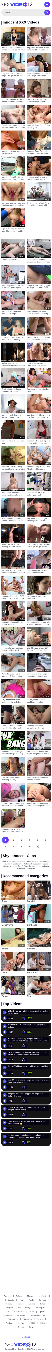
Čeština (19, 1296)
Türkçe (40, 1319)
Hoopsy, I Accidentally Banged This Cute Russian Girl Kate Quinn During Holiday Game (27, 1039)
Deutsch (7, 1296)
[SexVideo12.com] (17, 4)
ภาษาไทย (20, 1323)
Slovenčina (27, 1319)
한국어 (32, 1323)
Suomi (21, 1327)
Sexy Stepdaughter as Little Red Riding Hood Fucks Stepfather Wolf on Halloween (27, 1053)
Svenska (8, 1304)
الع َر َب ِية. (43, 1296)
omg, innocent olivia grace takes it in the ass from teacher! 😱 (26, 1122)
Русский (20, 1304)
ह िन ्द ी (19, 1311)
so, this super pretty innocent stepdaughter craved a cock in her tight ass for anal (26, 1136)
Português (9, 1300)
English (9, 1323)
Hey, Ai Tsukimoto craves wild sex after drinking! (28, 1066)
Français (8, 1315)
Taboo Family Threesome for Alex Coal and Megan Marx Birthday (26, 1108)
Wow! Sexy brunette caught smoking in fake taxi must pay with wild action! (28, 1081)
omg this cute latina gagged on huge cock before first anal (25, 1095)
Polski (31, 1300)
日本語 (42, 1323)
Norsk (31, 1311)
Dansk (31, 1327)
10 (29, 846)
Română (42, 1300)
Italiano (43, 1304)
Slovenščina (13, 1319)
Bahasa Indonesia (39, 1315)
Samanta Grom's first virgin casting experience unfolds (27, 1026)
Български (40, 1308)
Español (32, 1304)
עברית (21, 1300)
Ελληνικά (9, 1308)
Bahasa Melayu (24, 1308)
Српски (42, 1311)
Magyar (30, 1296)
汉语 (7, 1311)
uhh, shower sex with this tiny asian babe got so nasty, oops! (28, 1012)
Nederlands (21, 1315)
